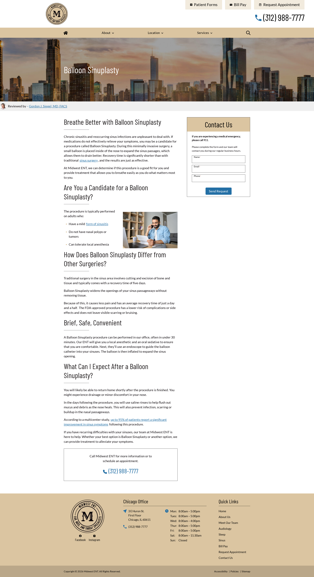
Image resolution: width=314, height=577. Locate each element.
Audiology (225, 528)
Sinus (222, 540)
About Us (224, 517)
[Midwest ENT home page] (57, 14)
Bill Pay (223, 546)
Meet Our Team (228, 522)
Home (222, 511)
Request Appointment (232, 552)
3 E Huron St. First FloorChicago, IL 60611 (139, 515)
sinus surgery (89, 160)
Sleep (222, 534)
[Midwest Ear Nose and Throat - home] (87, 516)
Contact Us (226, 557)
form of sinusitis (97, 224)
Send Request (218, 191)
